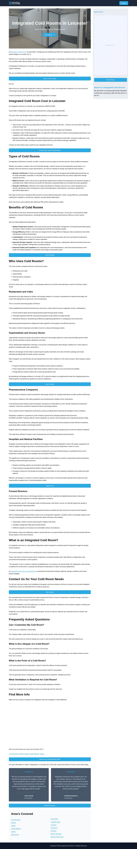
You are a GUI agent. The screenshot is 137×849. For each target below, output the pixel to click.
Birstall (21, 754)
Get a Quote (48, 34)
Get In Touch (111, 80)
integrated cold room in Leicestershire (23, 571)
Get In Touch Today (50, 78)
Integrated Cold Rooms (18, 52)
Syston (42, 754)
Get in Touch (50, 384)
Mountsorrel (15, 834)
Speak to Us (50, 486)
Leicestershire (13, 754)
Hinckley (53, 831)
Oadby (26, 754)
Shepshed (54, 828)
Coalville (53, 825)
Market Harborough (57, 837)
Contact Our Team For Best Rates (49, 150)
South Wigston (34, 754)
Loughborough (55, 822)
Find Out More (49, 255)
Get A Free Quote (49, 805)
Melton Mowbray (56, 834)
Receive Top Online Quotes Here (50, 759)
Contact (123, 3)
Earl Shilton (54, 819)
